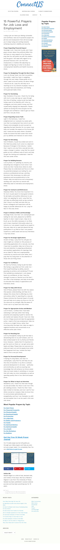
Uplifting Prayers (13, 11)
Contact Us (36, 539)
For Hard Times (9, 408)
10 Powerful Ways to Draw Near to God (13, 516)
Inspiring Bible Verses (28, 11)
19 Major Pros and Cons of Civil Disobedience (15, 493)
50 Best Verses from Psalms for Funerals (13, 510)
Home (22, 539)
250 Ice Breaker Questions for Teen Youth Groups (15, 512)
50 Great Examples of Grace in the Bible (13, 518)
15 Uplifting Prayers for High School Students (15, 491)
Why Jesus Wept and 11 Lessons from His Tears (14, 522)
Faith (32, 506)
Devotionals (34, 504)
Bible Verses (34, 503)
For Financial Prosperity (11, 410)
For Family (7, 422)
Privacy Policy (28, 539)
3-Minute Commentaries (45, 11)
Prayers (7, 490)
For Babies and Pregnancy (12, 420)
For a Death (7, 429)
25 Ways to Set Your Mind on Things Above (13, 520)
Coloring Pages (24, 15)
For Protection (8, 416)
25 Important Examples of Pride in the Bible (14, 514)
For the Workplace (10, 431)
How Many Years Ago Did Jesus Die (11, 501)
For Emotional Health (11, 414)
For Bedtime (8, 433)
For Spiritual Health (10, 427)
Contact (34, 15)
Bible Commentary (36, 501)
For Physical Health (10, 412)
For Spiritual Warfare (11, 424)
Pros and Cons (35, 511)
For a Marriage (8, 418)
